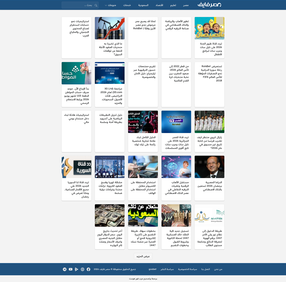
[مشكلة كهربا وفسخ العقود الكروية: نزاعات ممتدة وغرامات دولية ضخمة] (110, 178)
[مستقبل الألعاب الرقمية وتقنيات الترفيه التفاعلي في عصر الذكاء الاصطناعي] (176, 178)
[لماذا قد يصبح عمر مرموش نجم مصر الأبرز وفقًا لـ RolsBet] (143, 37)
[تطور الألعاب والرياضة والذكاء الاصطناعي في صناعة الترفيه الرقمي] (176, 37)
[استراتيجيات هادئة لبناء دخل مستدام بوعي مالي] (76, 131)
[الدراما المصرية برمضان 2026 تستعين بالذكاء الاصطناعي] (209, 178)
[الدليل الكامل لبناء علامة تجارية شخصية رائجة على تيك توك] (143, 131)
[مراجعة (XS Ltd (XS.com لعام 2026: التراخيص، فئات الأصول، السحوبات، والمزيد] (110, 84)
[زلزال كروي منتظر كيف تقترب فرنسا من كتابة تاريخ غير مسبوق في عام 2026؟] (209, 131)
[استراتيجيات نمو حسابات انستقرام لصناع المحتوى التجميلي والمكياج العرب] (76, 37)
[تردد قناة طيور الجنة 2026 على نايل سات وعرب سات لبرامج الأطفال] (209, 37)
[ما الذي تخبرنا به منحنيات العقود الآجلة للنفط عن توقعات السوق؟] (110, 37)
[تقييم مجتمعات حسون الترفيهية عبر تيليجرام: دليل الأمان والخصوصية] (143, 84)
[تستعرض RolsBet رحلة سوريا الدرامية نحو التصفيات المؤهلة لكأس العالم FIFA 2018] (209, 84)
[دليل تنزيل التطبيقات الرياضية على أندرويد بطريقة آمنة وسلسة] (110, 131)
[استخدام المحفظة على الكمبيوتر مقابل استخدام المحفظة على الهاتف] (143, 178)
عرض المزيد (143, 256)
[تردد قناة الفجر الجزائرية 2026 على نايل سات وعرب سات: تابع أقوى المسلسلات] (176, 131)
